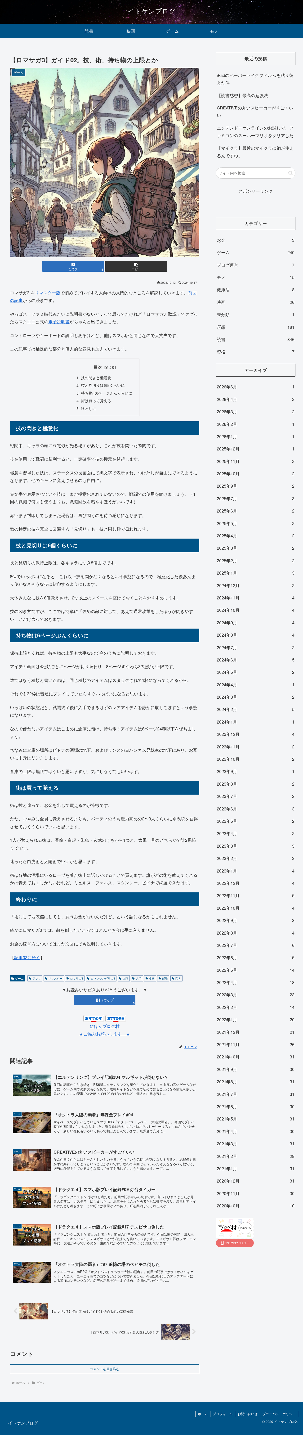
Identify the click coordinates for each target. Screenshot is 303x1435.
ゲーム (19, 978)
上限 (125, 978)
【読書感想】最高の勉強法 (242, 95)
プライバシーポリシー (279, 1413)
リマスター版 (47, 292)
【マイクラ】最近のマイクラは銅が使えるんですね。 (255, 151)
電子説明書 (59, 321)
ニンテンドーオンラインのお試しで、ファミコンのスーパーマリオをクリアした (255, 131)
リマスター (55, 978)
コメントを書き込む (105, 1369)
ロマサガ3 (76, 978)
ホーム (203, 1413)
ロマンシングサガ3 (103, 978)
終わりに (88, 408)
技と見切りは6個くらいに (103, 385)
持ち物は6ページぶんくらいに (106, 393)
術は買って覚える (96, 400)
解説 (165, 978)
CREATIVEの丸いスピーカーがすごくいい (255, 111)
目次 (98, 367)
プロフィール (223, 1413)
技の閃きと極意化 (96, 377)
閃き (178, 978)
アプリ (36, 978)
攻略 (152, 978)
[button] (136, 266)
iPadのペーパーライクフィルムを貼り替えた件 (255, 79)
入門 (139, 978)
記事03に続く (27, 957)
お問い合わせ (248, 1413)
